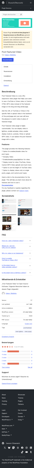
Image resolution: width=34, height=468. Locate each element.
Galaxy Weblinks (10, 55)
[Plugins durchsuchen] (21, 14)
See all (30, 367)
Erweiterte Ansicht (8, 337)
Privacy (4, 404)
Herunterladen (7, 60)
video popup (28, 331)
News (4, 398)
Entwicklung (8, 81)
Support (6, 85)
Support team (23, 191)
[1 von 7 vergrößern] (14, 201)
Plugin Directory (6, 8)
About (4, 395)
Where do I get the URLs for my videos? (9, 246)
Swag (20, 420)
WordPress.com (8, 425)
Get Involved (22, 410)
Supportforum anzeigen (9, 383)
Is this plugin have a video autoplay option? (9, 266)
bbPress (5, 432)
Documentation (7, 185)
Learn (4, 410)
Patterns (21, 404)
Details (6, 67)
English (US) (28, 323)
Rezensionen (8, 71)
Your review (6, 367)
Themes (20, 398)
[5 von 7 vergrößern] (30, 201)
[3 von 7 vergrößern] (14, 217)
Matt (4, 429)
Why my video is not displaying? (12, 253)
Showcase (21, 395)
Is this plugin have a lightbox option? (14, 273)
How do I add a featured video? (12, 241)
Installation (7, 76)
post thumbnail (27, 328)
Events (20, 413)
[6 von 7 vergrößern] (30, 210)
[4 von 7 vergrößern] (14, 226)
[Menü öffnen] (31, 2)
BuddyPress (7, 435)
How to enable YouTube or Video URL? (10, 259)
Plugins (20, 401)
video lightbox (19, 331)
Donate (21, 416)
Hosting (4, 401)
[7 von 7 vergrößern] (30, 220)
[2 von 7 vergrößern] (14, 207)
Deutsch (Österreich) (13, 443)
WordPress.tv (7, 420)
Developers (5, 416)
